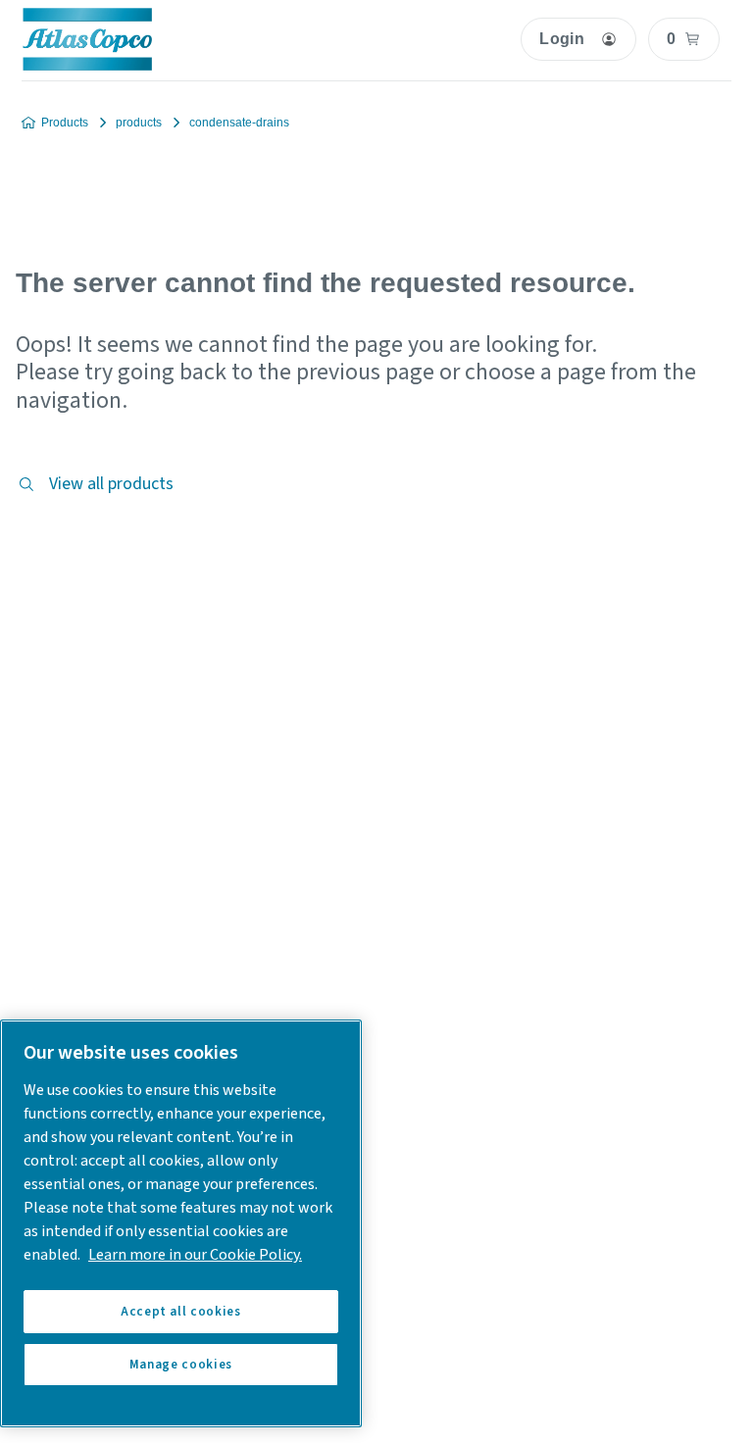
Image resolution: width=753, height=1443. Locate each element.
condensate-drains (239, 122)
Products (64, 122)
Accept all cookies (181, 1311)
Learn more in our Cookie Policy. (195, 1255)
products (139, 122)
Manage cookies (180, 1364)
